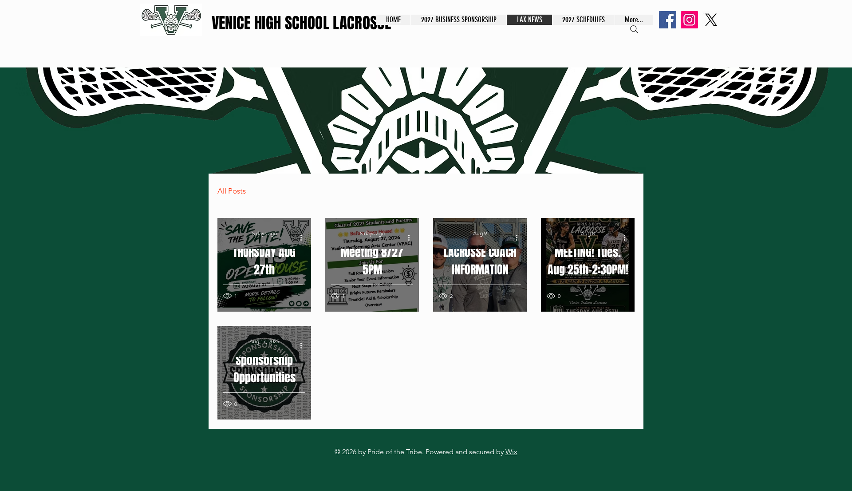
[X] (711, 19)
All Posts (231, 190)
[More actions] (304, 237)
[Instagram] (689, 19)
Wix (511, 451)
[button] (583, 20)
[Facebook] (667, 19)
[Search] (634, 29)
